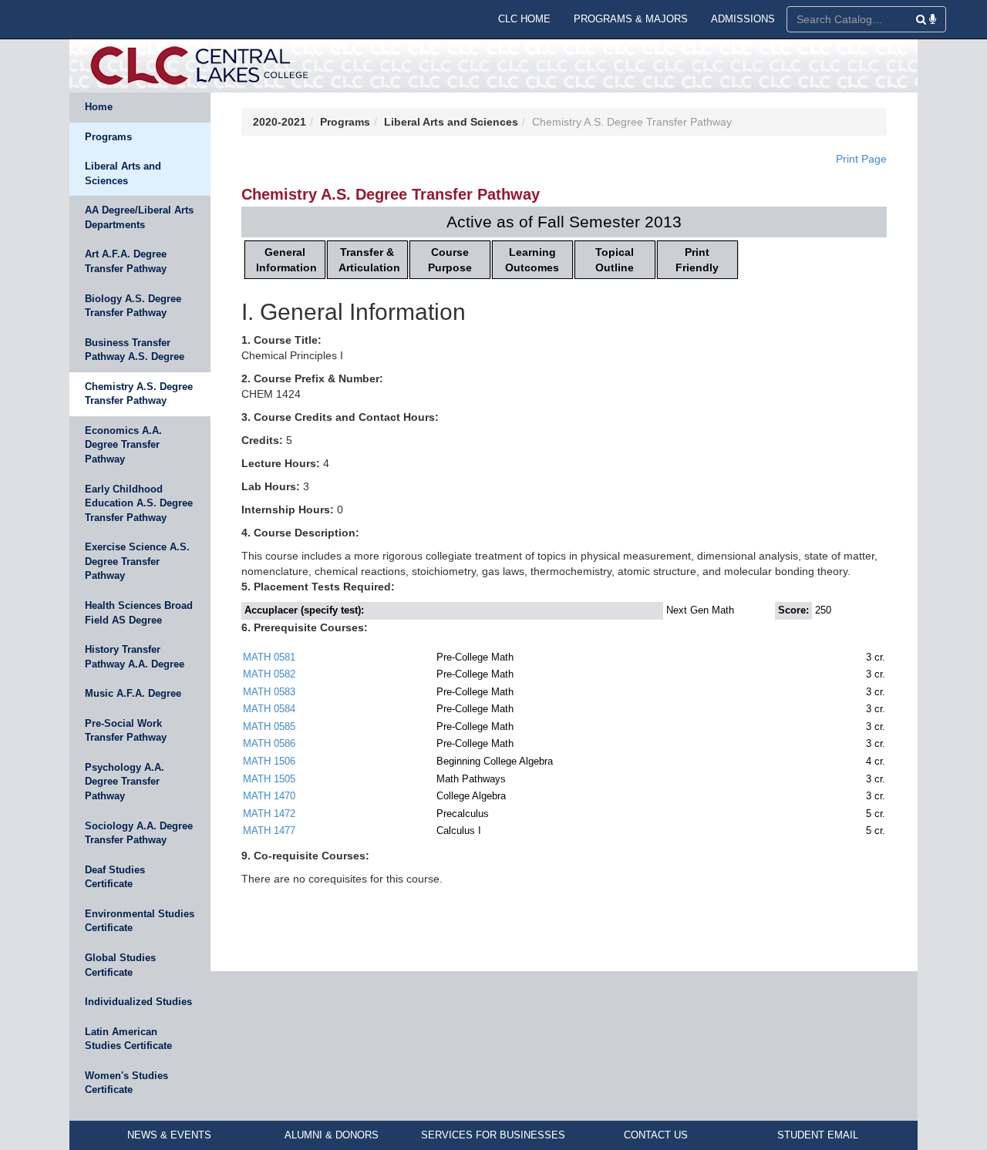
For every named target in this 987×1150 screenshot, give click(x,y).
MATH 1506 (269, 761)
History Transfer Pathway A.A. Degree (134, 657)
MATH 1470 (269, 796)
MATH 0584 (269, 709)
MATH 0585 (269, 726)
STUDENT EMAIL (817, 1135)
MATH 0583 (269, 692)
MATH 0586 (269, 743)
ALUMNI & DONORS (332, 1135)
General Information (286, 260)
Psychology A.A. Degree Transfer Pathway (124, 782)
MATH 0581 (269, 657)
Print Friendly (697, 260)
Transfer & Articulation (369, 260)
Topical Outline (614, 260)
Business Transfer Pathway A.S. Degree (134, 350)
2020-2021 (279, 122)
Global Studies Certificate (120, 965)
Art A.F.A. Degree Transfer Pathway (126, 261)
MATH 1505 (269, 779)
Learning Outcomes (532, 260)
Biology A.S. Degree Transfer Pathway (133, 306)
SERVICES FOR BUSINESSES (493, 1135)
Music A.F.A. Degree (133, 693)
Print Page (861, 159)
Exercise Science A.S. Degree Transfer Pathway (137, 561)
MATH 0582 (269, 674)
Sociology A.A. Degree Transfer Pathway (139, 833)
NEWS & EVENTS (169, 1135)
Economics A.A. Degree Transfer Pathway (123, 445)
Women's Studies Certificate (126, 1083)
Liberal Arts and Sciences (123, 173)
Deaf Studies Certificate (115, 877)
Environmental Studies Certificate (139, 921)
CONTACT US (656, 1135)
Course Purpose (450, 260)
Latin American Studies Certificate (128, 1039)
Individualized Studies (138, 1001)
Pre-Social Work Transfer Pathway (126, 731)
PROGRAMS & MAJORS (631, 19)
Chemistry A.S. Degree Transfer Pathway (139, 394)
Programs (108, 137)
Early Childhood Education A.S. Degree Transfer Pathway (139, 503)
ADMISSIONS (743, 19)
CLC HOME (524, 19)
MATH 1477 (269, 830)
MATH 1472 (269, 813)
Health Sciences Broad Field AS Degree (139, 613)
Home (99, 107)
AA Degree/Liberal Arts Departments (139, 217)
